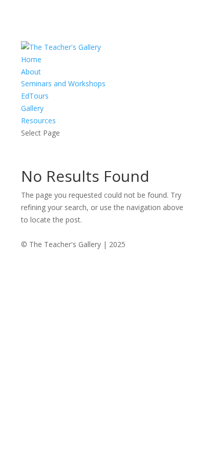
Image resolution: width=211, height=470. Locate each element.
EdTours (35, 96)
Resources (38, 120)
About (31, 72)
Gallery (32, 108)
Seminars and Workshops (63, 83)
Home (31, 59)
